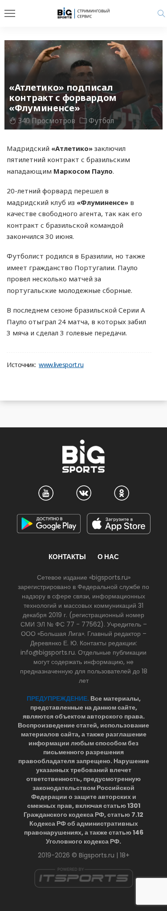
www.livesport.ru (61, 365)
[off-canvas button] (9, 13)
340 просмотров (46, 120)
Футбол (101, 120)
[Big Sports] (83, 12)
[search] (161, 13)
